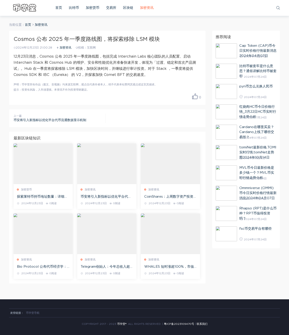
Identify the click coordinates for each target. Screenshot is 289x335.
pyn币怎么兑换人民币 (256, 86)
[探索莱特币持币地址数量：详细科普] (43, 163)
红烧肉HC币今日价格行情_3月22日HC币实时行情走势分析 (257, 112)
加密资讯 (147, 7)
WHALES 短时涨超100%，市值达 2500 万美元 (169, 267)
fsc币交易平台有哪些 (255, 228)
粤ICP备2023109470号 (179, 324)
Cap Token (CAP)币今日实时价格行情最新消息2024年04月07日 (258, 51)
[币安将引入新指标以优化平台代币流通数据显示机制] (106, 163)
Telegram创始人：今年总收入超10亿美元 (105, 267)
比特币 (74, 7)
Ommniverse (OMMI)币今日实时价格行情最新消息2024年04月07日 (258, 193)
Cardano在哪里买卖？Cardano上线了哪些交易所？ (256, 132)
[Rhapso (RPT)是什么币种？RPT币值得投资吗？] (226, 213)
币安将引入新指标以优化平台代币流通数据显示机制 (50, 120)
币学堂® (121, 324)
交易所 (111, 7)
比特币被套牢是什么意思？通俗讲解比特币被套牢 (258, 71)
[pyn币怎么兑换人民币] (226, 91)
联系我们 (202, 324)
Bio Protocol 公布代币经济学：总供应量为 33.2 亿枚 (42, 267)
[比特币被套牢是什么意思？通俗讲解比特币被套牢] (226, 71)
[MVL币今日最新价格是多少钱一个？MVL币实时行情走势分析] (226, 172)
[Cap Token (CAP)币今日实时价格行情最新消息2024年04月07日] (226, 50)
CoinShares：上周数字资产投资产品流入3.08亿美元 (170, 197)
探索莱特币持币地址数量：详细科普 (42, 197)
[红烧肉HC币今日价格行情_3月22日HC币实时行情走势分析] (226, 111)
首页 (58, 7)
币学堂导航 (33, 313)
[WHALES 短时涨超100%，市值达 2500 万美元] (170, 233)
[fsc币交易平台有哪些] (226, 233)
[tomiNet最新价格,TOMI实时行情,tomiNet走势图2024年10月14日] (226, 152)
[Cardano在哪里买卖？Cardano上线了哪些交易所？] (226, 132)
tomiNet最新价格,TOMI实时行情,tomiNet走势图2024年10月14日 (257, 152)
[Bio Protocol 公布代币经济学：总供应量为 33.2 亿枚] (43, 233)
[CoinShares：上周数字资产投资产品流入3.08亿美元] (170, 163)
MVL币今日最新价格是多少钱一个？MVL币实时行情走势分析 (256, 173)
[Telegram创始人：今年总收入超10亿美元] (106, 233)
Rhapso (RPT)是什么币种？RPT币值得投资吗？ (258, 213)
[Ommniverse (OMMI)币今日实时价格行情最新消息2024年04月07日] (226, 193)
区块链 (128, 7)
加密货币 (92, 7)
